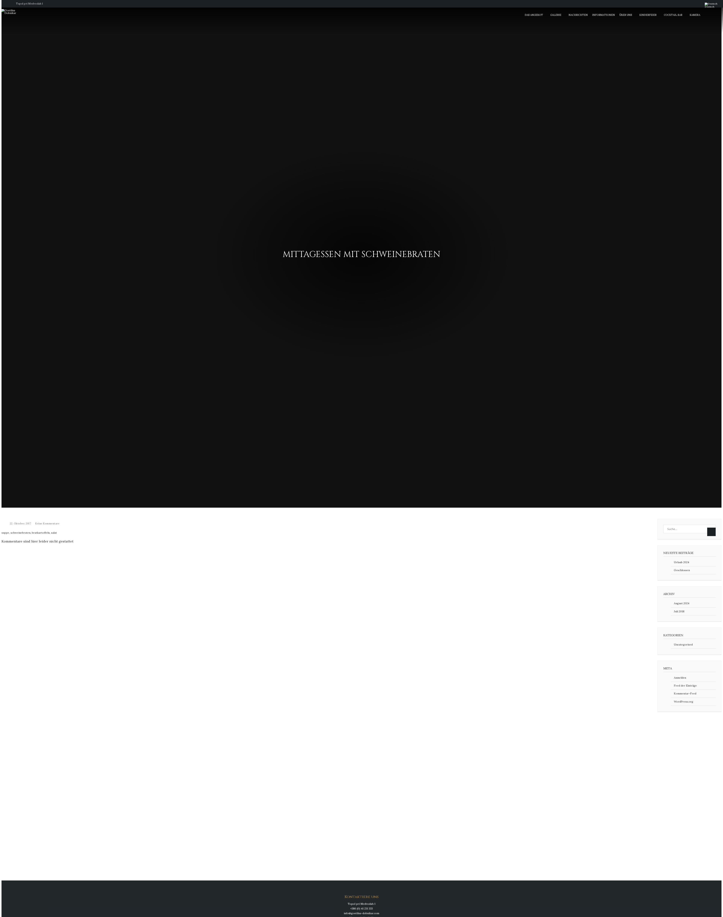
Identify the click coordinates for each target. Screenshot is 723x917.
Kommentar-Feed (685, 693)
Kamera (695, 15)
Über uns (625, 15)
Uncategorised (683, 644)
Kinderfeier (648, 15)
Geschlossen (682, 570)
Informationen (603, 15)
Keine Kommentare (47, 523)
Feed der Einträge (685, 685)
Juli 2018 (679, 611)
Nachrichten (578, 15)
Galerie (555, 15)
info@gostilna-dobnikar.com (361, 913)
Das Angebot (534, 15)
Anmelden (680, 677)
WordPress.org (683, 701)
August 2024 (681, 603)
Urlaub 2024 (681, 562)
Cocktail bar (673, 15)
